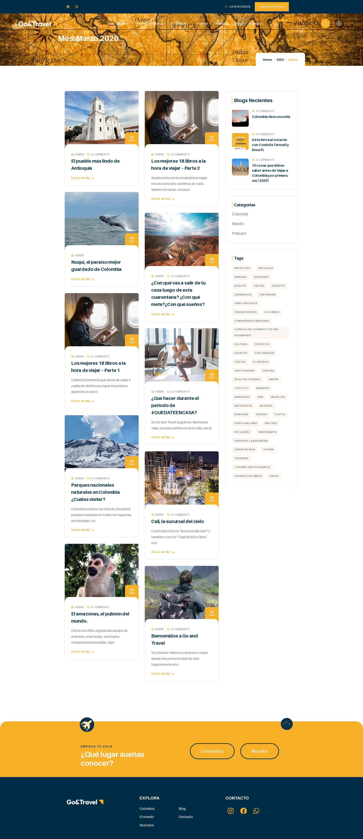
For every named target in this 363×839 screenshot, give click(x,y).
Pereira (261, 414)
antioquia (265, 268)
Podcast (239, 233)
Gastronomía (244, 370)
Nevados (266, 405)
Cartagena (267, 294)
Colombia (240, 214)
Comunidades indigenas (251, 320)
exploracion (264, 353)
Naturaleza (243, 405)
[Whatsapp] (256, 811)
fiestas (239, 361)
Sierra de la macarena (251, 440)
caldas (259, 285)
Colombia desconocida (271, 117)
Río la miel (242, 432)
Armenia (240, 276)
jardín (273, 379)
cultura (240, 344)
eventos (240, 353)
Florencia (260, 361)
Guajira (268, 370)
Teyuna (268, 449)
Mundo (238, 223)
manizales (242, 396)
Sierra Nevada (244, 449)
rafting (271, 423)
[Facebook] (68, 7)
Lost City (241, 388)
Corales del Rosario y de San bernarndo (256, 332)
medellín (278, 396)
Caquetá (278, 285)
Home (267, 59)
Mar (260, 396)
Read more (81, 178)
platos (280, 414)
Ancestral (242, 268)
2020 (280, 59)
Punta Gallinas (245, 423)
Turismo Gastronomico (252, 467)
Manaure (263, 388)
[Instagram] (77, 7)
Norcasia (241, 414)
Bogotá (240, 285)
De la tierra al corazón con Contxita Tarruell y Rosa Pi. (270, 145)
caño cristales (245, 303)
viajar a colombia (248, 475)
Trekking (241, 458)
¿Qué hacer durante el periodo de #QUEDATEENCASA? (175, 405)
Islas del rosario (247, 379)
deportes (262, 344)
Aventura (261, 276)
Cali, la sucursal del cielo (177, 521)
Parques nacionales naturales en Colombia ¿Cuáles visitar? (95, 492)
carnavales (243, 294)
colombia (271, 312)
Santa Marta (267, 432)
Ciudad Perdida (245, 312)
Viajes (274, 475)
